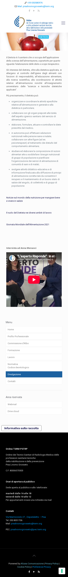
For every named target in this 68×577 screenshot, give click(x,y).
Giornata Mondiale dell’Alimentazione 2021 (27, 224)
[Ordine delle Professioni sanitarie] (34, 23)
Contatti (12, 381)
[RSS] (38, 10)
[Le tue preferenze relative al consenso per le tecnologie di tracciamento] (62, 571)
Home (11, 329)
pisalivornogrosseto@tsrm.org (26, 523)
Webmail (12, 404)
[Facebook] (29, 10)
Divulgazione (14, 374)
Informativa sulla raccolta (21, 428)
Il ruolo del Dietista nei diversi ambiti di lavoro (29, 212)
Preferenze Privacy (41, 567)
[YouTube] (34, 10)
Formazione (14, 350)
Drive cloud (13, 411)
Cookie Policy (24, 567)
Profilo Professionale (18, 336)
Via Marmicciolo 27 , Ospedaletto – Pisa (26, 517)
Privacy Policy (51, 563)
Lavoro (11, 357)
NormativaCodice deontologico (18, 366)
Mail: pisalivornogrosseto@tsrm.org (36, 6)
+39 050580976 (35, 2)
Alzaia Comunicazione (32, 563)
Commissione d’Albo (18, 343)
